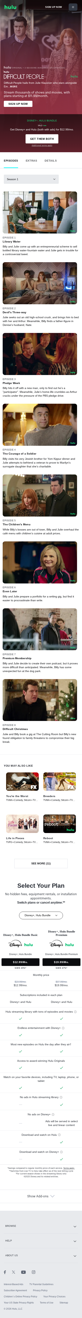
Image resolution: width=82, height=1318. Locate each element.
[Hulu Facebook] (8, 1272)
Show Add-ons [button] (37, 1196)
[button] (11, 160)
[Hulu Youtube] (26, 1272)
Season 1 (12, 179)
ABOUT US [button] (11, 1255)
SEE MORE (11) (41, 863)
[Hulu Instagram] (33, 1272)
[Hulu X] (16, 1272)
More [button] (13, 86)
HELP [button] (8, 1240)
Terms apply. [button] (69, 1168)
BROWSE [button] (10, 1226)
